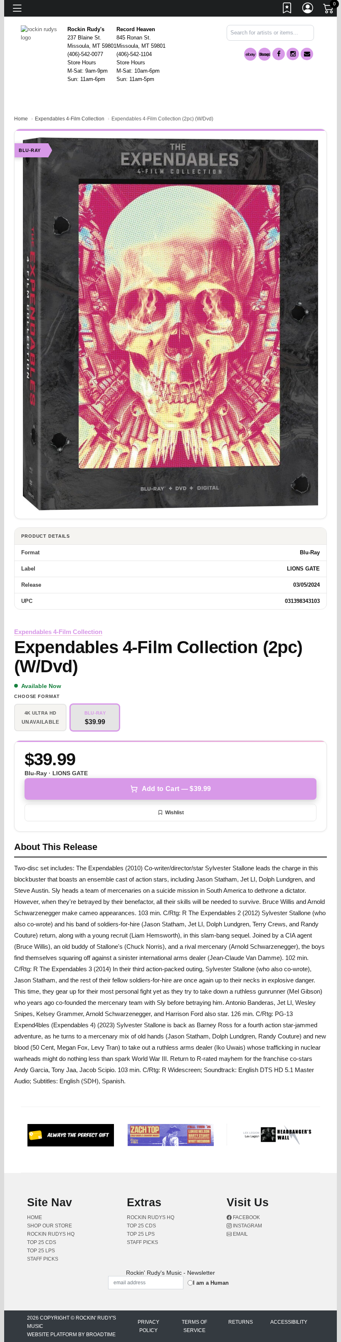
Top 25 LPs (41, 1251)
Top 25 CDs (41, 1242)
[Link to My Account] (308, 9)
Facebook (246, 1217)
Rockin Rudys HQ (50, 1234)
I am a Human (211, 1283)
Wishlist (174, 812)
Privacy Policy (148, 1326)
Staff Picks (42, 1259)
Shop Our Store (49, 1226)
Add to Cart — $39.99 (176, 788)
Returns (240, 1322)
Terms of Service (194, 1326)
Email (240, 1234)
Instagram (247, 1226)
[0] (329, 10)
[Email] (307, 54)
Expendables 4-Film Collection (69, 119)
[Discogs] (264, 54)
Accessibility (288, 1322)
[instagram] (293, 54)
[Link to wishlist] (287, 9)
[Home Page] (41, 33)
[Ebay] (250, 54)
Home (21, 119)
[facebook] (279, 54)
